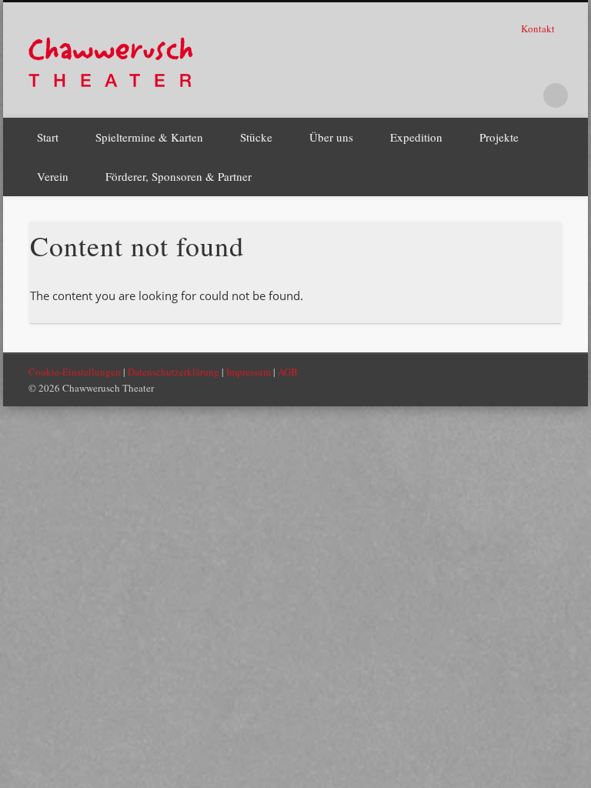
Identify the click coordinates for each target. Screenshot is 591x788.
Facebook (461, 95)
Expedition (416, 137)
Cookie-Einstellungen (74, 372)
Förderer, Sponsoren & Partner (178, 176)
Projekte (499, 137)
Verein (52, 176)
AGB (288, 372)
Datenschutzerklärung (173, 372)
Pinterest (492, 95)
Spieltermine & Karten (149, 137)
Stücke (256, 137)
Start (47, 137)
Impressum (248, 372)
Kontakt (539, 28)
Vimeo (524, 95)
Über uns (331, 137)
